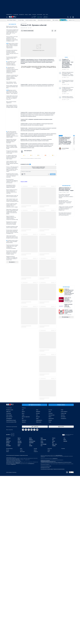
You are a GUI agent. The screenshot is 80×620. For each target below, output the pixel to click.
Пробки (40, 17)
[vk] (26, 417)
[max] (31, 417)
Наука (37, 406)
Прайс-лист (8, 399)
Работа (50, 404)
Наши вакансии (9, 404)
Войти (24, 174)
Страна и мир (63, 401)
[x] (34, 417)
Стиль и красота (64, 399)
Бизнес (23, 399)
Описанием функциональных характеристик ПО (48, 449)
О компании (8, 401)
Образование (38, 409)
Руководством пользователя (45, 448)
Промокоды (15, 14)
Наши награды (9, 402)
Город (23, 402)
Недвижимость (9, 14)
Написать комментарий (28, 30)
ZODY (44, 14)
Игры (47, 14)
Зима (37, 397)
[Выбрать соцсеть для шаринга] (55, 31)
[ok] (29, 417)
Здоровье (24, 409)
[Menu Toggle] (7, 17)
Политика (50, 401)
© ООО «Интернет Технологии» (11, 460)
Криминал (38, 399)
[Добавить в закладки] (52, 31)
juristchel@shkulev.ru (31, 451)
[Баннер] (63, 20)
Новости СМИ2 (24, 181)
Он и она (50, 397)
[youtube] (37, 417)
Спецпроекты (63, 406)
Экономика (63, 404)
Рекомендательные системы (45, 455)
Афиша (30, 14)
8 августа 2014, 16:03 (24, 27)
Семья (50, 409)
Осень (50, 399)
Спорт (62, 397)
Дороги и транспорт (26, 404)
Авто (23, 397)
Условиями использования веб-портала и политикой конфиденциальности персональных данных (56, 450)
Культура (38, 401)
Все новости (12, 24)
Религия (50, 408)
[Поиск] (68, 17)
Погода (26, 14)
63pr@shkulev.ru (55, 446)
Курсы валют (39, 14)
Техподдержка (9, 406)
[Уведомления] (70, 17)
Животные (24, 408)
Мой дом (38, 404)
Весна (23, 401)
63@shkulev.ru (18, 450)
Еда (22, 406)
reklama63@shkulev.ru (59, 443)
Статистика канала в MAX (11, 409)
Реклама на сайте (9, 397)
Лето (37, 402)
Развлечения (51, 406)
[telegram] (23, 417)
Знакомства (21, 14)
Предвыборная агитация (11, 408)
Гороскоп (34, 14)
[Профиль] (73, 17)
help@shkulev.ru (13, 452)
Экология (63, 402)
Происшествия (51, 402)
